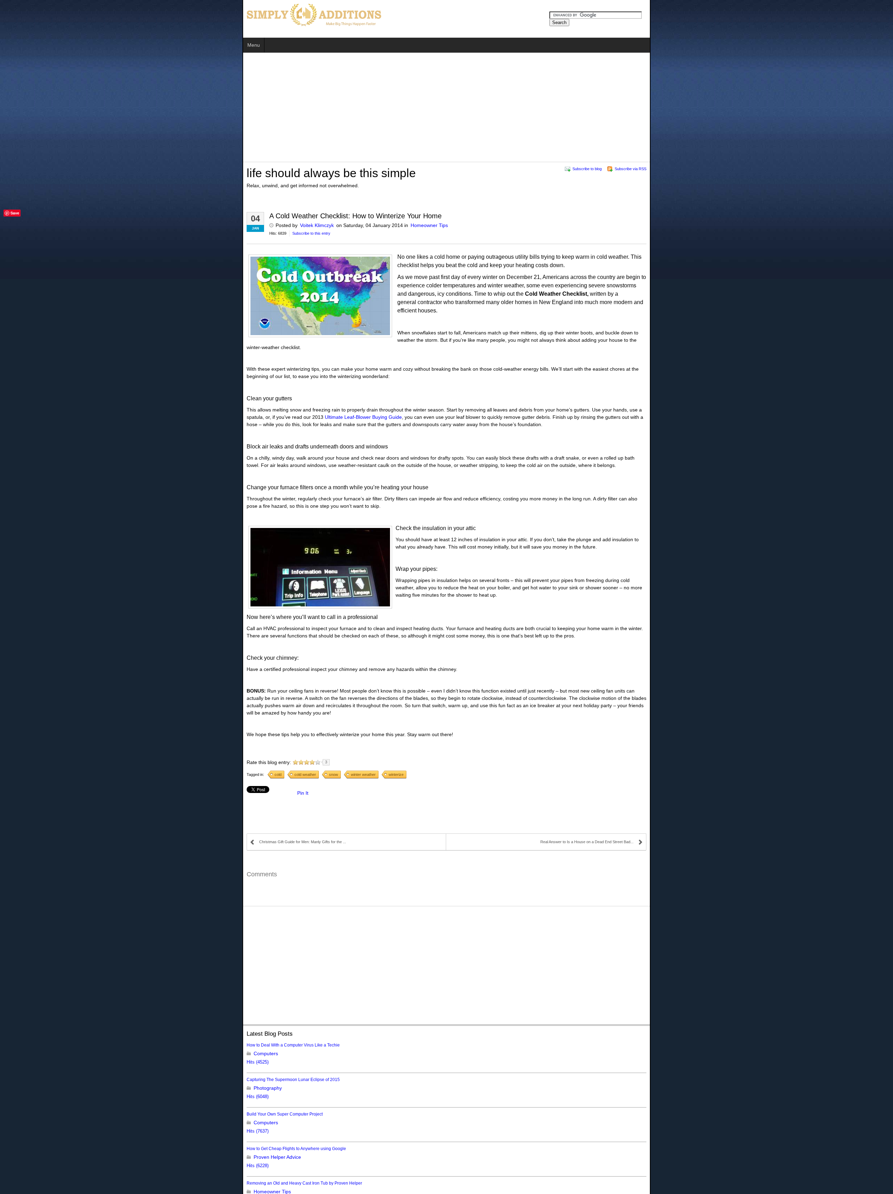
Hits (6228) (15, 1044)
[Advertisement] (149, 108)
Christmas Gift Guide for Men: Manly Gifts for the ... (60, 720)
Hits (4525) (15, 940)
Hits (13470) (16, 1113)
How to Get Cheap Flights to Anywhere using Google (54, 1027)
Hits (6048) (15, 975)
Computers (23, 932)
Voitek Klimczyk (74, 225)
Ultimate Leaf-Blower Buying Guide (517, 354)
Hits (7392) (15, 1182)
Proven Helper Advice (35, 1035)
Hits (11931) (16, 1148)
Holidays (20, 1105)
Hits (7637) (15, 1009)
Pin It (60, 671)
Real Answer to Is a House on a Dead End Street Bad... (829, 720)
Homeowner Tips (186, 225)
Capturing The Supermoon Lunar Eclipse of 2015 (50, 958)
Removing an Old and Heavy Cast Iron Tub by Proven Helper (62, 1061)
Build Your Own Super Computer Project (42, 992)
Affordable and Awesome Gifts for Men (40, 1096)
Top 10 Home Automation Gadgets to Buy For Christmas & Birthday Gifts (72, 1130)
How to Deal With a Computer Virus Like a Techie (50, 923)
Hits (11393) (16, 1078)
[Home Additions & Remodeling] (70, 14)
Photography (25, 966)
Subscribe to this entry (69, 233)
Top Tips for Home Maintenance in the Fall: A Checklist (55, 1165)
